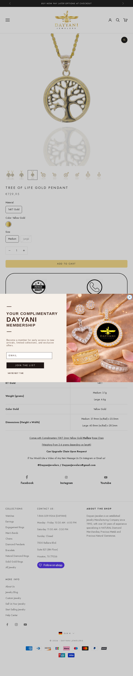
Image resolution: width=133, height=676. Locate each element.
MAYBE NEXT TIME (16, 373)
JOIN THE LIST (25, 365)
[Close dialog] (129, 297)
